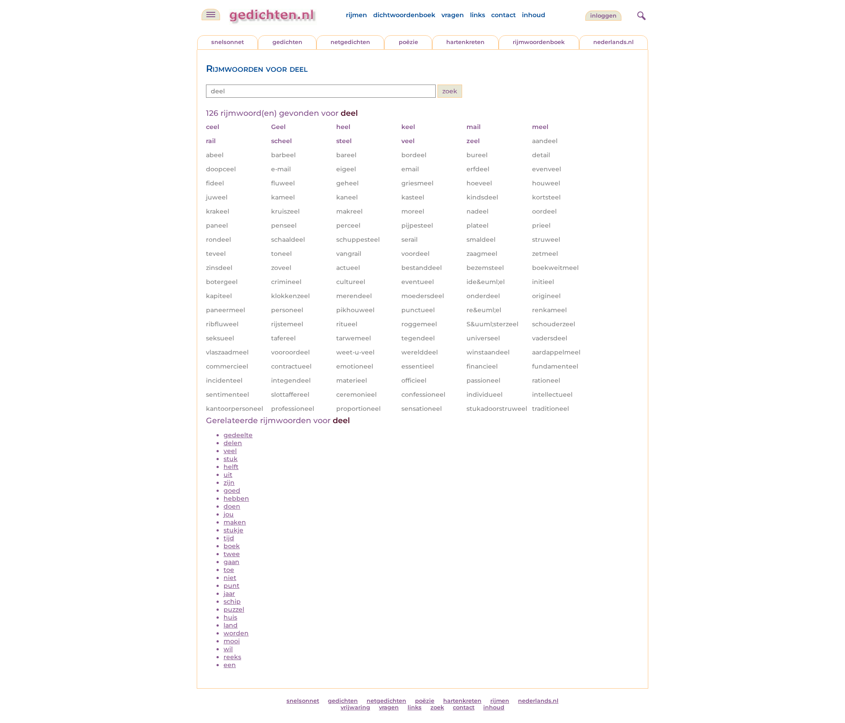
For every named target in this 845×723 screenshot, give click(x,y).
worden (236, 633)
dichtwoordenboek (404, 15)
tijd (229, 538)
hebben (236, 498)
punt (231, 586)
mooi (232, 641)
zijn (229, 483)
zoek (437, 707)
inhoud (533, 15)
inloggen (603, 15)
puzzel (234, 609)
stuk (231, 459)
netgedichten (350, 42)
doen (232, 506)
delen (233, 443)
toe (229, 570)
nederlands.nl (613, 42)
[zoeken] (640, 14)
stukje (233, 530)
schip (232, 601)
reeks (232, 657)
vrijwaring (355, 707)
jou (229, 514)
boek (232, 546)
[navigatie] (211, 14)
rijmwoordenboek (539, 42)
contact (503, 15)
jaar (229, 594)
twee (232, 554)
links (477, 15)
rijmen (356, 15)
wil (228, 649)
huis (230, 617)
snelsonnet (227, 42)
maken (235, 522)
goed (232, 490)
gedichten (287, 42)
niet (230, 578)
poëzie (408, 42)
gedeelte (238, 435)
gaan (231, 562)
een (230, 665)
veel (230, 451)
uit (228, 475)
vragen (452, 15)
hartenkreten (465, 42)
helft (231, 467)
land (231, 625)
